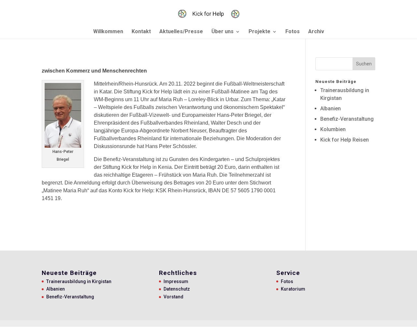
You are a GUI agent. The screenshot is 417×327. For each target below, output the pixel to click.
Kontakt (141, 31)
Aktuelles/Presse (181, 31)
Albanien (330, 108)
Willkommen (108, 31)
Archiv (316, 31)
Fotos (292, 31)
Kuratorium (293, 289)
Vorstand (173, 296)
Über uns (222, 31)
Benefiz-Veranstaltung (347, 119)
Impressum (176, 281)
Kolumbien (333, 129)
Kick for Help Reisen (344, 140)
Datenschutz (177, 289)
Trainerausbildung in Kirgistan (78, 281)
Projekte (259, 31)
